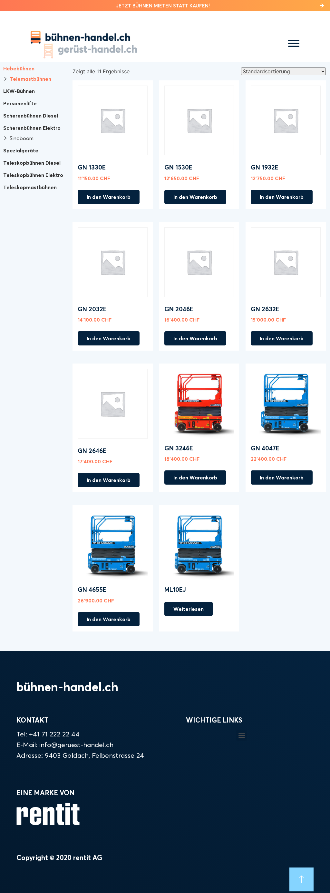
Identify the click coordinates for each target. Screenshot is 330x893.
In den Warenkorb (109, 197)
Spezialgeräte (20, 150)
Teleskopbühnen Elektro (33, 175)
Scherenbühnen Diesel (30, 115)
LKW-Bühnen (19, 91)
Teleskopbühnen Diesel (32, 162)
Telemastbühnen (30, 79)
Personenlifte (20, 103)
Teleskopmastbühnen (30, 187)
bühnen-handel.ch (67, 686)
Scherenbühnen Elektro (32, 128)
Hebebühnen (18, 68)
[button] (165, 5)
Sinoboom (22, 138)
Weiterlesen (188, 609)
